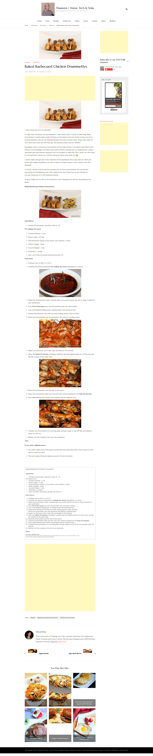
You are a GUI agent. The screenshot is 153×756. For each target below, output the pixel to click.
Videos (77, 21)
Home (40, 21)
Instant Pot (67, 21)
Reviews (56, 21)
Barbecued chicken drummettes (48, 618)
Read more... (62, 642)
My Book (112, 21)
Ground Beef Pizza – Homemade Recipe (60, 703)
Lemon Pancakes (36, 738)
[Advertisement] (60, 88)
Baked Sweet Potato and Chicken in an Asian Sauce (36, 703)
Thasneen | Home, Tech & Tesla (75, 8)
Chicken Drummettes (67, 618)
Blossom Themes (97, 750)
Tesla (47, 21)
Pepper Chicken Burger (60, 738)
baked (33, 618)
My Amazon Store (106, 121)
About (103, 21)
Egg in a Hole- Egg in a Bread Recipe (84, 738)
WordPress (115, 750)
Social (86, 21)
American (27, 62)
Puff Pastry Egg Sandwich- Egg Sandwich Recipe (84, 703)
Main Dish (36, 62)
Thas (26, 72)
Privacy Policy (123, 750)
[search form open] (126, 9)
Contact (94, 21)
